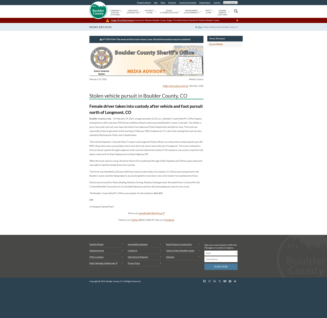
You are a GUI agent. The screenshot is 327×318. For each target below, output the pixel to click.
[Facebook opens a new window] (204, 281)
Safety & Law (208, 12)
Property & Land (149, 12)
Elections (172, 3)
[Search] (235, 11)
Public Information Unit (174, 86)
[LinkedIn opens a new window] (214, 281)
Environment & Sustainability (191, 12)
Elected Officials (96, 244)
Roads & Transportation (169, 12)
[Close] (238, 20)
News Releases (217, 38)
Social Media (216, 44)
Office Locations (96, 257)
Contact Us (132, 250)
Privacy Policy (134, 263)
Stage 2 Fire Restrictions (122, 20)
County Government (187, 3)
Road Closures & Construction (179, 244)
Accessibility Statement (138, 244)
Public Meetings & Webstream (102, 263)
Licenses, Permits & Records (222, 13)
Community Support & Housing (115, 13)
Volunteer (170, 257)
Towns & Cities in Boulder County (180, 250)
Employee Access (96, 250)
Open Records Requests (138, 257)
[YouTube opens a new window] (224, 281)
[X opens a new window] (219, 281)
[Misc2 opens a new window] (235, 281)
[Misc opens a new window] (229, 281)
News (163, 3)
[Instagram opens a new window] (209, 281)
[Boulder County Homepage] (98, 10)
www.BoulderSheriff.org (150, 213)
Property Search (144, 3)
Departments (205, 3)
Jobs (156, 3)
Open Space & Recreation (133, 12)
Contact (216, 3)
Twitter (134, 220)
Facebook (169, 220)
